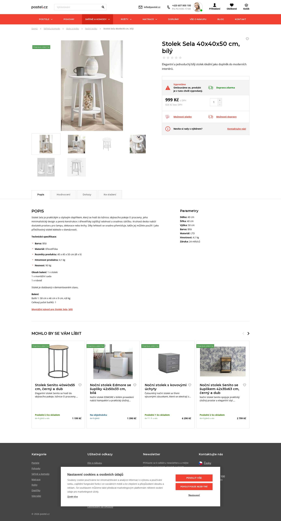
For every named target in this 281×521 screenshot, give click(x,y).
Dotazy (87, 194)
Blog (220, 19)
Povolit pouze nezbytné (194, 487)
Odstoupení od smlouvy (100, 506)
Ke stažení (110, 194)
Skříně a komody (96, 19)
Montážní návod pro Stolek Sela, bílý (52, 309)
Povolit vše (194, 478)
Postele (44, 19)
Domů (35, 28)
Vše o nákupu (198, 19)
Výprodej (36, 495)
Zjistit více (72, 496)
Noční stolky (91, 28)
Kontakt (240, 19)
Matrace (148, 19)
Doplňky (173, 19)
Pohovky (69, 19)
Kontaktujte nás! (236, 128)
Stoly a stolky (72, 28)
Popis (40, 194)
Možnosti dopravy (226, 116)
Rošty (124, 19)
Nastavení (194, 495)
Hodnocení (63, 194)
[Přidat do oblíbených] (79, 385)
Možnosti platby (183, 116)
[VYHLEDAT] (103, 7)
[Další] (248, 333)
